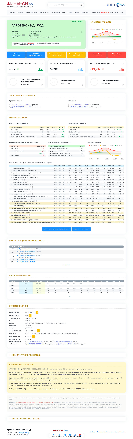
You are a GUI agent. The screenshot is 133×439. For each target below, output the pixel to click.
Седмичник (85, 12)
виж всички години (66, 296)
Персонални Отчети (58, 12)
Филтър (12, 12)
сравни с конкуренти (81, 229)
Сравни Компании (31, 12)
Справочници (95, 12)
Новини (76, 12)
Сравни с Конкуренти (76, 54)
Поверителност (120, 432)
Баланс (16, 54)
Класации (20, 12)
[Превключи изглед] (82, 32)
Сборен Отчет (97, 54)
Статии (69, 12)
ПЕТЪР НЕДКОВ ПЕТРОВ (20, 105)
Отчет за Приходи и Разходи (35, 55)
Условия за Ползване (105, 432)
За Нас (92, 432)
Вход (121, 12)
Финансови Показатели (57, 54)
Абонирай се (105, 12)
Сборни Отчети (44, 12)
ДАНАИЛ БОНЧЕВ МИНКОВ (21, 107)
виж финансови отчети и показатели (56, 229)
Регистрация (114, 12)
